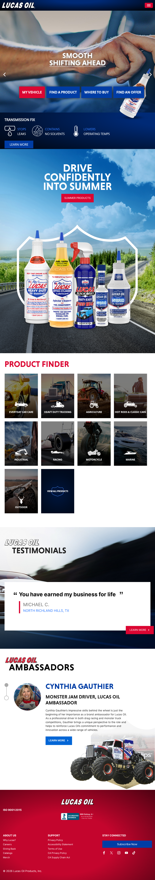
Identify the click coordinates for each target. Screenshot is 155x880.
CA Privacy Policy (57, 853)
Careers (7, 844)
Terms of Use (55, 848)
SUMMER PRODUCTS (77, 197)
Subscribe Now (127, 844)
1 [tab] (6, 685)
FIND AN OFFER (128, 92)
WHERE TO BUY (96, 92)
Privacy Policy (55, 840)
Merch (6, 857)
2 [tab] (6, 698)
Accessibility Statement (60, 844)
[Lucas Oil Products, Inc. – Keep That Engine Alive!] (18, 5)
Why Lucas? (9, 840)
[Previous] (5, 74)
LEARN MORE (43, 144)
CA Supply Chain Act (59, 857)
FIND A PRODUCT (63, 92)
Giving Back (9, 848)
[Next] (150, 74)
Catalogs (7, 853)
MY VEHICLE (32, 92)
